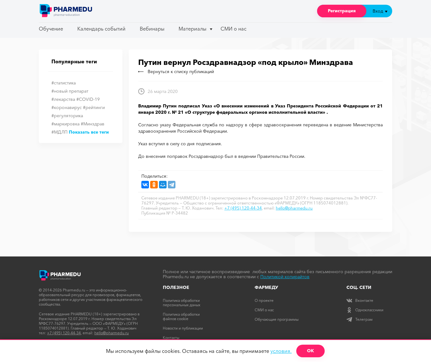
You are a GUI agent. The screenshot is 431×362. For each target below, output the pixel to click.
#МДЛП (59, 132)
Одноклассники (369, 309)
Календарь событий (101, 29)
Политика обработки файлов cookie (181, 316)
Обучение (51, 29)
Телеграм (364, 319)
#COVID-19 (88, 99)
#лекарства (63, 99)
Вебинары (152, 29)
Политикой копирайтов (285, 276)
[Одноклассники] (154, 184)
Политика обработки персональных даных (181, 302)
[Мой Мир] (163, 184)
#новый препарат (69, 91)
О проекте (264, 300)
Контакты (171, 337)
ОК (310, 350)
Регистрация (342, 11)
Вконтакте (364, 300)
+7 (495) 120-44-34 (243, 207)
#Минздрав (92, 124)
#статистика (63, 83)
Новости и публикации (183, 328)
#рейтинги (94, 107)
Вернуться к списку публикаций (181, 71)
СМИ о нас (233, 29)
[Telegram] (171, 184)
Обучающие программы (276, 319)
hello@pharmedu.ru (294, 207)
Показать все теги (89, 132)
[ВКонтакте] (145, 184)
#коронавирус (66, 107)
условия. (281, 351)
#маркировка (65, 124)
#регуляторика (67, 115)
